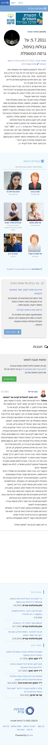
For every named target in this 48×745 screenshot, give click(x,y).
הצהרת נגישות (29, 726)
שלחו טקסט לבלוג (29, 63)
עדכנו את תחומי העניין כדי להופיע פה (23, 269)
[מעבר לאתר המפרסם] (24, 18)
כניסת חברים (9, 379)
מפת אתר (20, 729)
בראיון (19, 126)
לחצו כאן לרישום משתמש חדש (33, 369)
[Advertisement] (24, 556)
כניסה (20, 2)
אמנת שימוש (16, 726)
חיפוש (4, 2)
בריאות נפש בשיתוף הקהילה (29, 309)
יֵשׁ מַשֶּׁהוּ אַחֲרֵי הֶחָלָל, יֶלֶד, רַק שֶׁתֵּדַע (27, 622)
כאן (20, 143)
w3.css (30, 735)
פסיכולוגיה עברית (36, 8)
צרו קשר (40, 726)
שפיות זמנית (33, 31)
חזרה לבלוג (11, 332)
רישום (13, 2)
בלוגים (43, 31)
